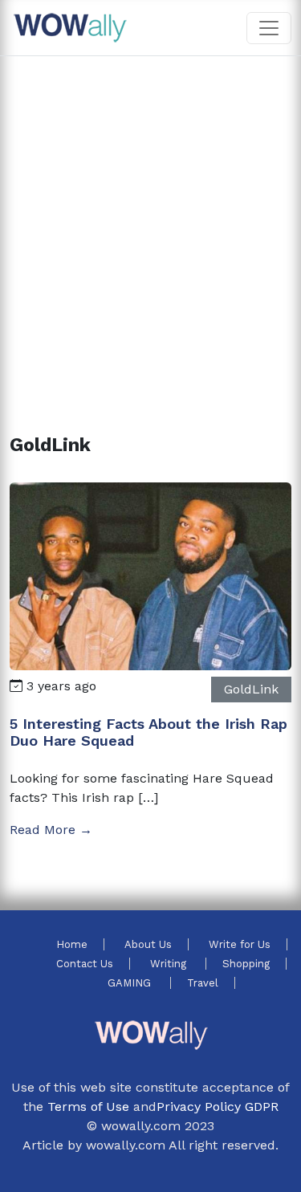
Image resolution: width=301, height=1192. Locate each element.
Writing (169, 964)
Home (71, 944)
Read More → (51, 829)
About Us (148, 944)
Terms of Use (88, 1106)
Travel (202, 983)
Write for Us (239, 944)
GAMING (131, 983)
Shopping (246, 964)
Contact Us (84, 964)
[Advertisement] (150, 225)
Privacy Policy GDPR (218, 1106)
